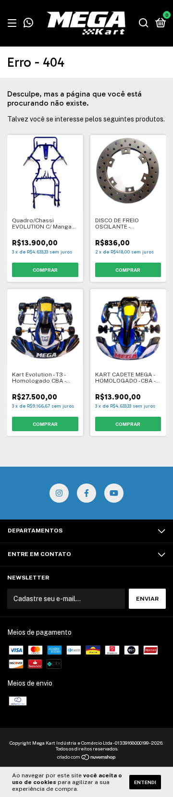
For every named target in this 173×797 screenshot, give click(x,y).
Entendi (145, 782)
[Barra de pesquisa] (144, 23)
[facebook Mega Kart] (86, 493)
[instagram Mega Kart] (59, 493)
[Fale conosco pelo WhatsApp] (28, 24)
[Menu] (13, 23)
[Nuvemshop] (87, 758)
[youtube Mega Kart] (114, 493)
